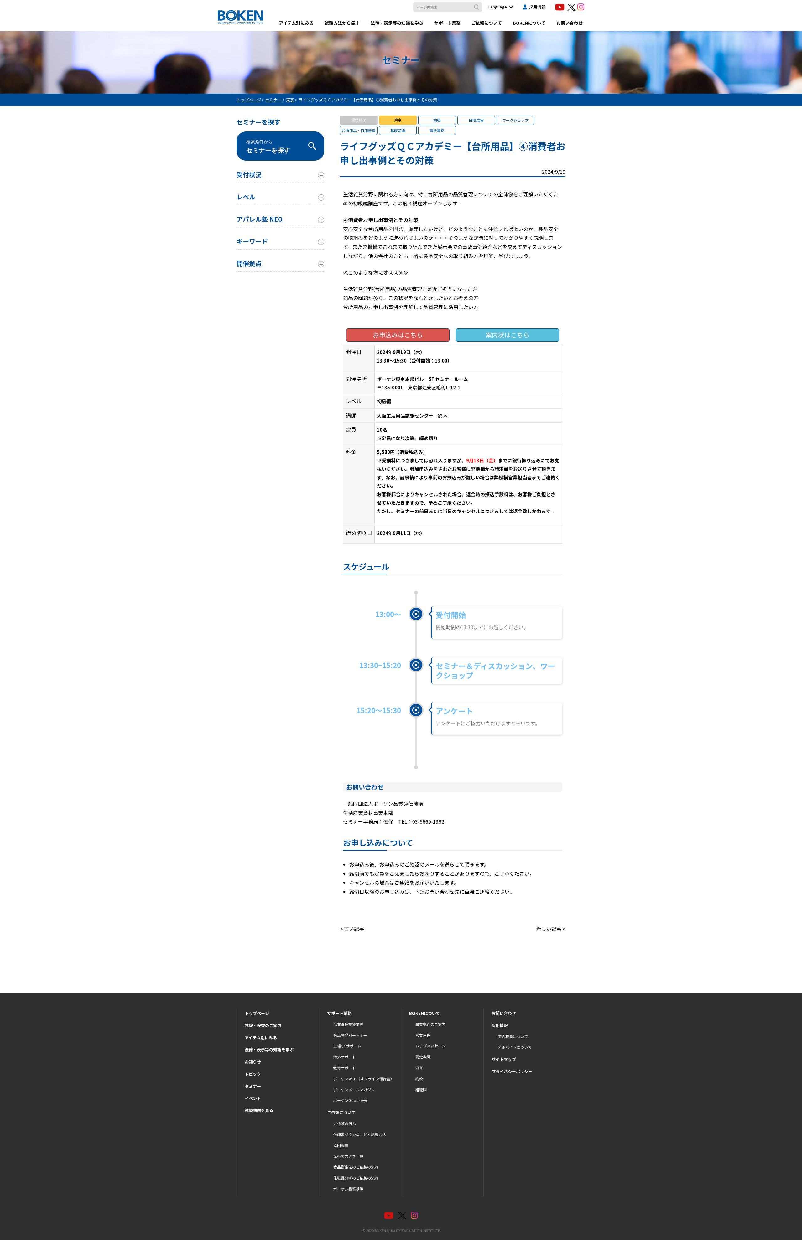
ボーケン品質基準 (348, 1188)
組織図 (421, 1089)
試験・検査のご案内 (263, 1025)
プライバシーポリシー (512, 1071)
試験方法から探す (342, 23)
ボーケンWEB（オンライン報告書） (363, 1078)
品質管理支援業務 (348, 1024)
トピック (253, 1074)
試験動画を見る (259, 1110)
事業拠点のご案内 (430, 1024)
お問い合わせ (569, 23)
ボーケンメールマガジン (354, 1089)
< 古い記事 (352, 928)
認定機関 (422, 1056)
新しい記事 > (550, 928)
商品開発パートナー (350, 1035)
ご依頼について (486, 23)
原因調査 (340, 1145)
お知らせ (253, 1062)
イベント (253, 1098)
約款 (419, 1078)
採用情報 (537, 7)
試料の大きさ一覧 (348, 1156)
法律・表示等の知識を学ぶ (397, 23)
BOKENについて (529, 23)
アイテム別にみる (296, 23)
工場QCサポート (347, 1045)
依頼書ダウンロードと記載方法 (359, 1134)
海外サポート (344, 1056)
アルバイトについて (515, 1047)
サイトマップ (504, 1059)
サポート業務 (447, 23)
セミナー (253, 1086)
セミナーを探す (268, 146)
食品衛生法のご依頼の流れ (355, 1167)
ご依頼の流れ (344, 1123)
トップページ (257, 1013)
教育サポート (344, 1067)
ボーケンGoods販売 (350, 1100)
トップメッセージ (430, 1045)
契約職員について (513, 1036)
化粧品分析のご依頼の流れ (355, 1178)
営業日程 (422, 1035)
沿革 (419, 1067)
